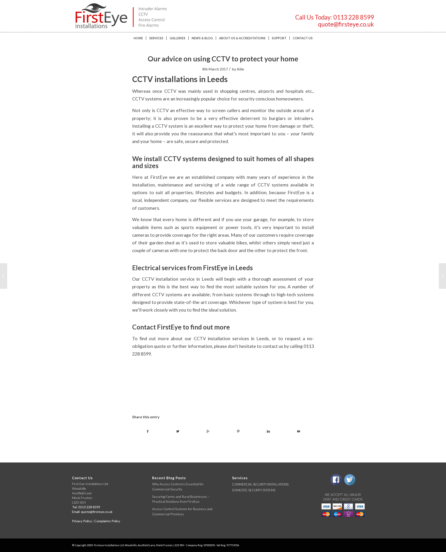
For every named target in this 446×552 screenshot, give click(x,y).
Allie (240, 69)
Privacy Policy (82, 521)
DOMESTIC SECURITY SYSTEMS (253, 490)
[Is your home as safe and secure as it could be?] (3, 276)
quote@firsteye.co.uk (346, 24)
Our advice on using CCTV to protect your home (223, 58)
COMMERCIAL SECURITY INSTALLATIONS (260, 484)
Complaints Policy (107, 521)
